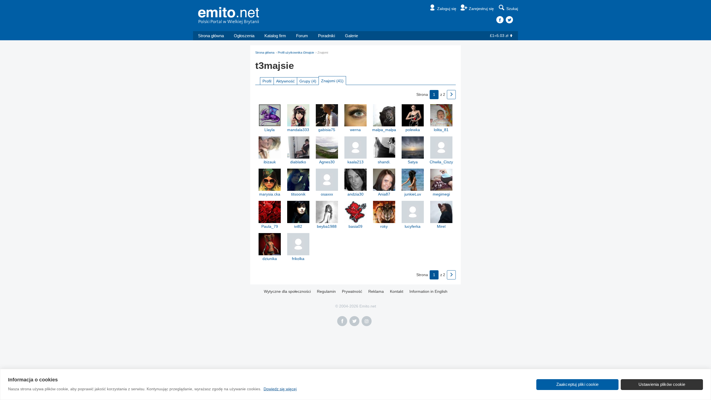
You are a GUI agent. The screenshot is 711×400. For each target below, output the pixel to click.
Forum (302, 35)
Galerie (351, 35)
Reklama (376, 291)
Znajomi (332, 81)
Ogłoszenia (244, 35)
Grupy (307, 81)
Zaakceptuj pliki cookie (577, 384)
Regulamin (326, 291)
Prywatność (352, 291)
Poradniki (326, 35)
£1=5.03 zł (499, 35)
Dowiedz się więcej (280, 389)
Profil (266, 81)
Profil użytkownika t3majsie (296, 52)
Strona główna (211, 35)
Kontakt (396, 291)
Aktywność (285, 81)
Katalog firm (275, 35)
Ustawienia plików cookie (662, 384)
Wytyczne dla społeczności (287, 291)
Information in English (428, 291)
